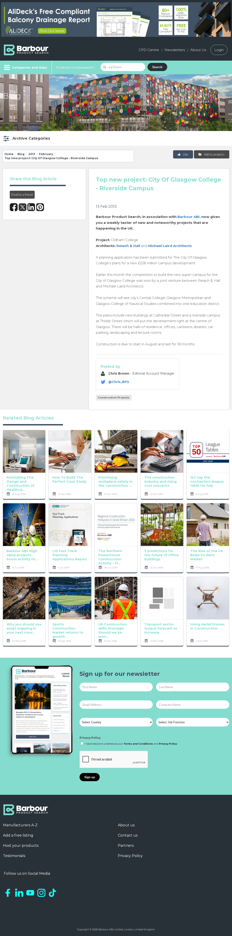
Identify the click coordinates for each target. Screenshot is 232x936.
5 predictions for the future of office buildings (161, 555)
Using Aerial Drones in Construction (207, 626)
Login (219, 50)
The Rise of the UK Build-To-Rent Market (206, 555)
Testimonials (14, 856)
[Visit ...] (24, 451)
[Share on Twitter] (23, 207)
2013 (31, 154)
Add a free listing (18, 835)
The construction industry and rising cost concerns (160, 481)
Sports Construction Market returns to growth (67, 630)
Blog (20, 154)
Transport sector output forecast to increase (160, 628)
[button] (26, 138)
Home (9, 154)
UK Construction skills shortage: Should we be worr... (112, 630)
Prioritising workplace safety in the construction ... (115, 481)
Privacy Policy (90, 737)
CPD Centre (149, 50)
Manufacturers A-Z (20, 825)
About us (126, 825)
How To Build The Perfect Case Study (69, 479)
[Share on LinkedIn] (31, 207)
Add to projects (214, 154)
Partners (126, 845)
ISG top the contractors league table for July (207, 481)
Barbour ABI (188, 217)
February (46, 154)
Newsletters (174, 50)
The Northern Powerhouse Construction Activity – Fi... (110, 557)
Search (157, 67)
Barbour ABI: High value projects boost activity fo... (22, 555)
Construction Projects (113, 397)
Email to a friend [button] (22, 194)
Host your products (21, 845)
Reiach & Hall (128, 246)
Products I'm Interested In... (76, 67)
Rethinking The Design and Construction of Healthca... (20, 483)
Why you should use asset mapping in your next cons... (24, 628)
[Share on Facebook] (14, 207)
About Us (198, 50)
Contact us (128, 835)
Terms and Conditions (138, 743)
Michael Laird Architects (170, 246)
